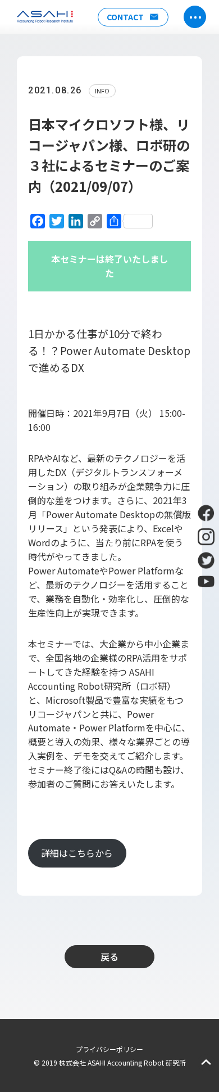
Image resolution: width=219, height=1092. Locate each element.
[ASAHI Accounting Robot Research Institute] (45, 17)
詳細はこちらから (77, 853)
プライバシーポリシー (109, 1049)
